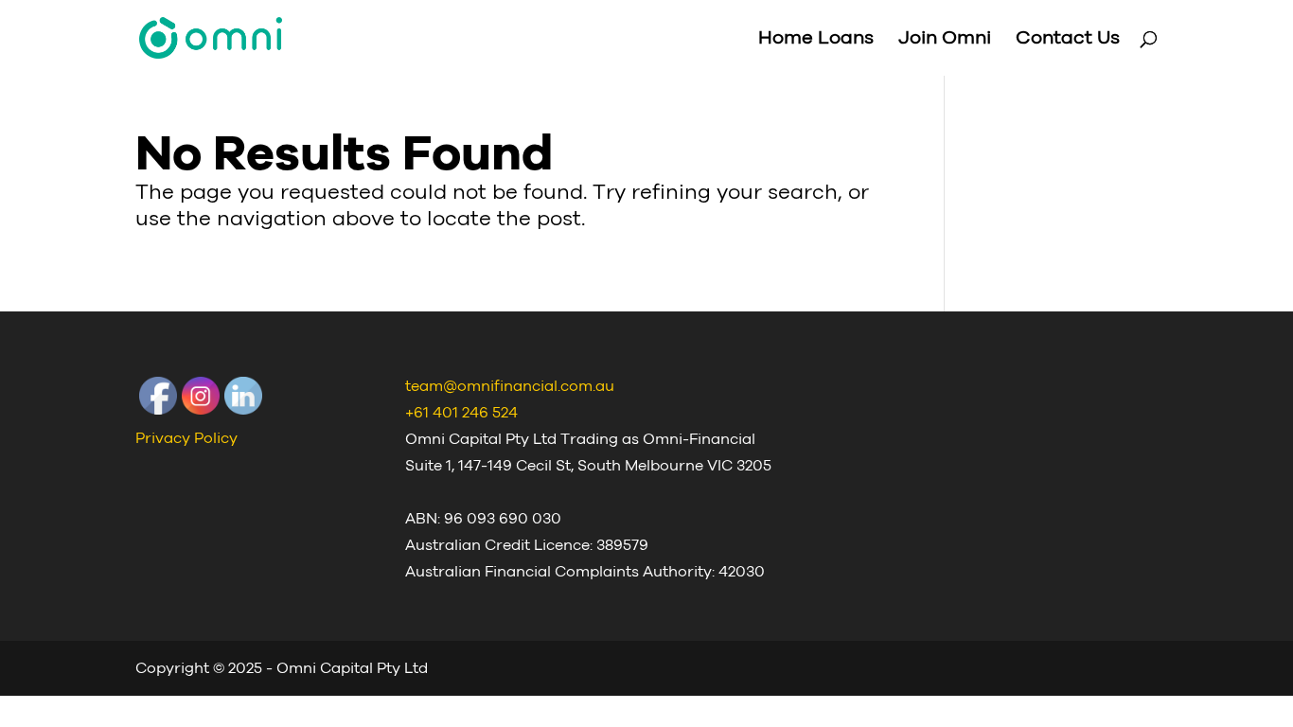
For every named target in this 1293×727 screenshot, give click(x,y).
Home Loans (816, 39)
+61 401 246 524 (461, 412)
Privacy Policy (186, 438)
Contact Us (1068, 39)
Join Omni (944, 39)
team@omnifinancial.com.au (509, 386)
